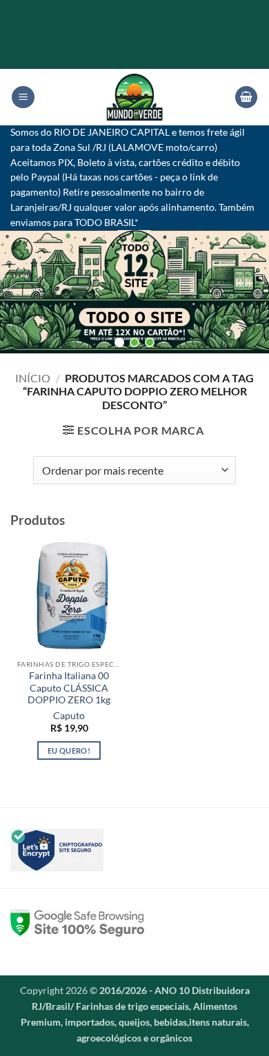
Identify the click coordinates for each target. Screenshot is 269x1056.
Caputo (69, 715)
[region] (134, 291)
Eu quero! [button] (69, 750)
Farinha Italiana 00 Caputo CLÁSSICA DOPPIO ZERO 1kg (69, 687)
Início (32, 377)
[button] (23, 97)
